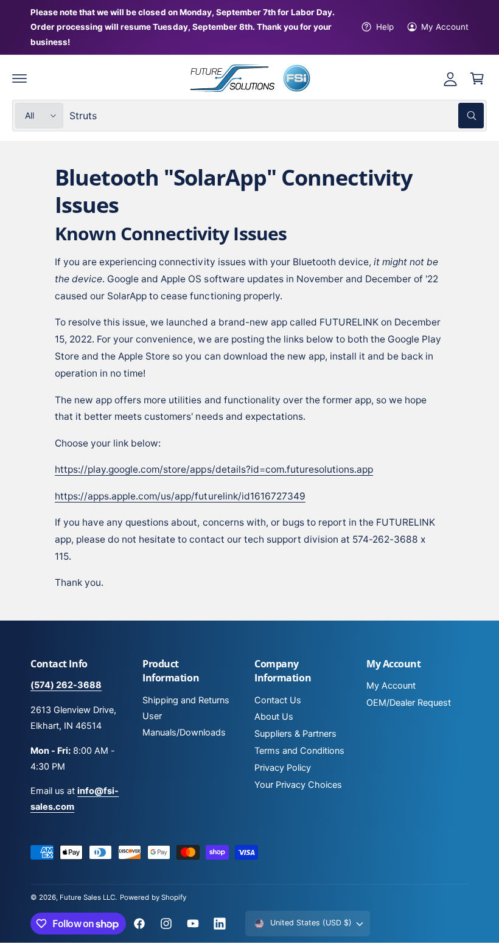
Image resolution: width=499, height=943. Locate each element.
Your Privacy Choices (298, 784)
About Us (273, 716)
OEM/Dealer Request (408, 702)
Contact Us (277, 700)
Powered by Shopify (153, 897)
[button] (19, 78)
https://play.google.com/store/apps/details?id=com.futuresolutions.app (214, 469)
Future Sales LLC (87, 897)
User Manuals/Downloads (184, 724)
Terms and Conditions (299, 750)
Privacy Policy (282, 767)
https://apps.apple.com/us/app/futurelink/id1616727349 (180, 496)
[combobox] (276, 115)
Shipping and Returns (185, 700)
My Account (445, 27)
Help (384, 27)
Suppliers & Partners (295, 733)
